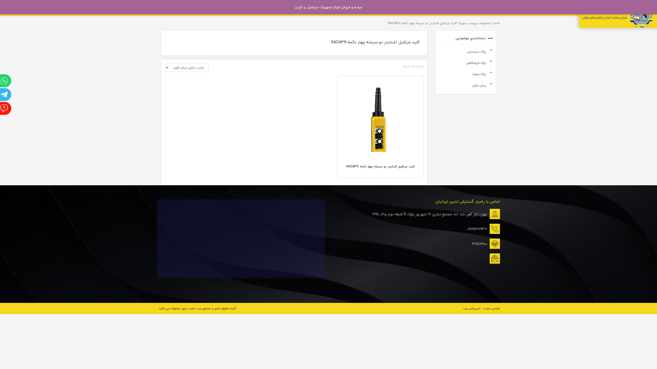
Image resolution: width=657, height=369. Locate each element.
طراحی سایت (491, 308)
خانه (497, 23)
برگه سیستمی (476, 51)
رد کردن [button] (300, 7)
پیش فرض (479, 85)
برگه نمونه (479, 74)
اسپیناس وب (471, 308)
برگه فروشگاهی (476, 63)
